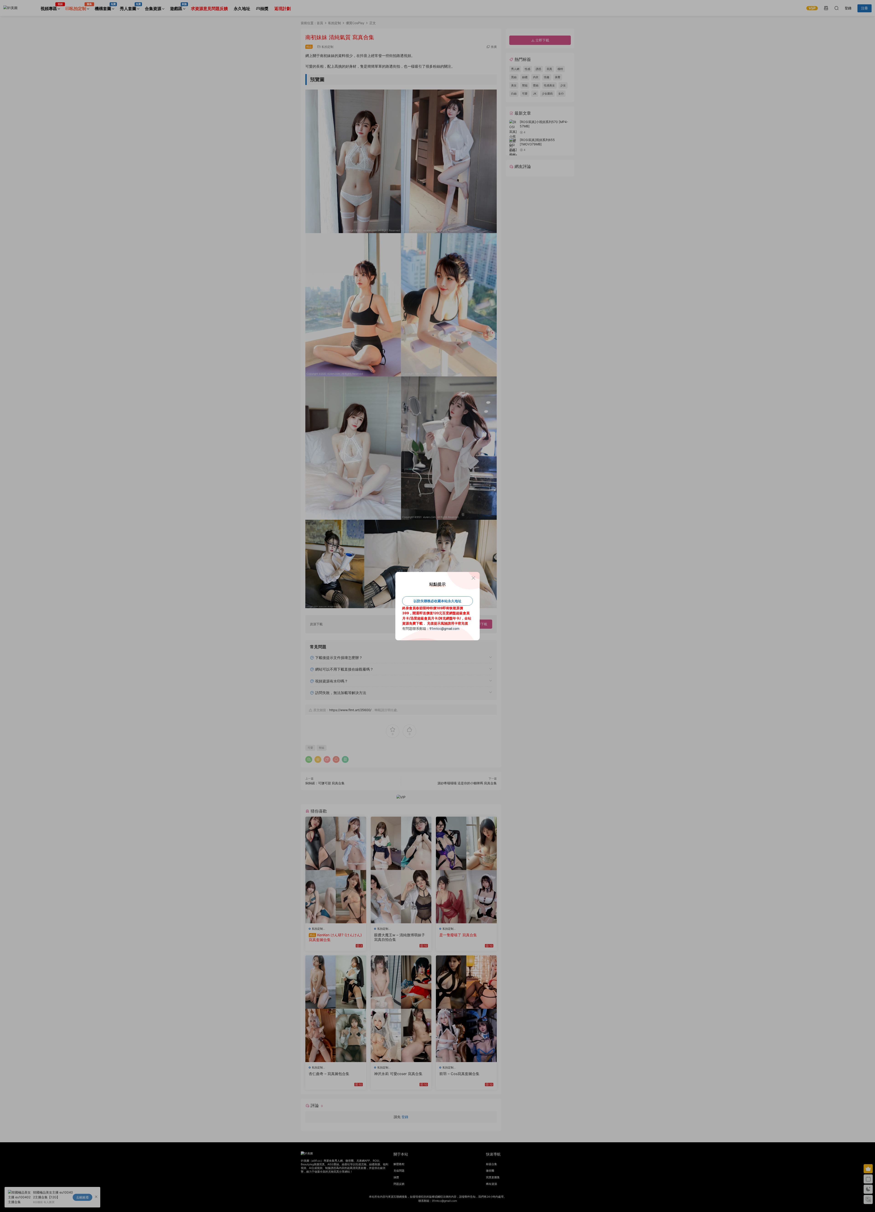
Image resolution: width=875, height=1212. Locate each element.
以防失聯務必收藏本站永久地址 (437, 601)
